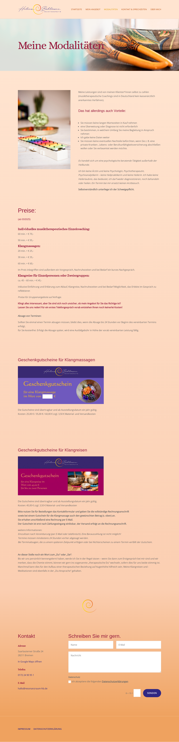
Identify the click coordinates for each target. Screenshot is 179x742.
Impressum (24, 729)
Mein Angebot (93, 9)
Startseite (76, 9)
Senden (152, 693)
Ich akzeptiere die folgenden (100, 681)
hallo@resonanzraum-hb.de (32, 688)
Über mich (155, 9)
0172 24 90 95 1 (26, 675)
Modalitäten (111, 9)
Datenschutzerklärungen (115, 681)
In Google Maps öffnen (30, 661)
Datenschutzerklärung (48, 729)
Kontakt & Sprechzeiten (134, 9)
